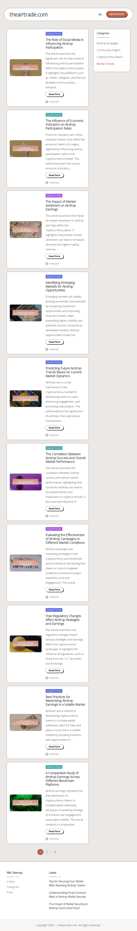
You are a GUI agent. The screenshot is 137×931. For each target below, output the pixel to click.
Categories (13, 887)
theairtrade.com (28, 14)
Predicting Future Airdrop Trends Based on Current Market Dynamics (64, 372)
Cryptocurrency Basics (110, 57)
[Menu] (100, 14)
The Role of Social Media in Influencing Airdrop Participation (65, 43)
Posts (10, 892)
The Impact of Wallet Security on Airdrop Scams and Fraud (68, 906)
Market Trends (54, 33)
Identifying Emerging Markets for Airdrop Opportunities (60, 286)
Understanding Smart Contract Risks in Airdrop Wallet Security (67, 894)
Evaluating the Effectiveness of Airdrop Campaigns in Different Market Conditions (65, 539)
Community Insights (109, 50)
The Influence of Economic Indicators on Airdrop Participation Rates (65, 124)
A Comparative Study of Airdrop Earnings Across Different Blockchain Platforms (63, 778)
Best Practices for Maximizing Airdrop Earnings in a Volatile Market (65, 701)
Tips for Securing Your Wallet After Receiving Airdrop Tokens (67, 883)
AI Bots (11, 881)
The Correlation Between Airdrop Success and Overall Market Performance (65, 458)
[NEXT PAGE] (55, 852)
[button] (116, 14)
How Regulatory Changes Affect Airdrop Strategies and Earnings (63, 620)
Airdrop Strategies (107, 43)
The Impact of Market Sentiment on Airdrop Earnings (61, 205)
